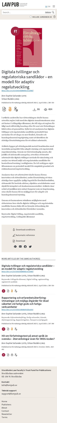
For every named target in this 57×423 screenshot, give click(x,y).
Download (20, 240)
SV (46, 6)
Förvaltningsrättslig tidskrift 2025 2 (25, 324)
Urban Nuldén (10, 99)
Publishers (6, 404)
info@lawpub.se (9, 385)
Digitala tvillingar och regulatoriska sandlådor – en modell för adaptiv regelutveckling (28, 267)
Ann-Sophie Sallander (14, 95)
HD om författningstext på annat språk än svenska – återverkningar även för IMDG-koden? (28, 337)
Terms (4, 417)
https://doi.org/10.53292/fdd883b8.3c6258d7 (17, 91)
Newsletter (7, 414)
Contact (5, 411)
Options (48, 12)
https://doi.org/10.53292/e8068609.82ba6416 (17, 310)
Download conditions (25, 229)
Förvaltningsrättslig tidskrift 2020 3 (25, 347)
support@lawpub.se (11, 393)
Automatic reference (25, 235)
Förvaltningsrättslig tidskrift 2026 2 (25, 103)
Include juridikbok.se (42, 17)
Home (4, 401)
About (4, 407)
